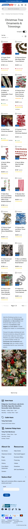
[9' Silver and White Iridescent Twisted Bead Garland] (21, 250)
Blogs (3, 457)
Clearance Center (7, 454)
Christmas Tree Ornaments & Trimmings (14, 13)
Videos (16, 463)
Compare (19, 31)
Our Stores (5, 451)
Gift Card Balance (19, 469)
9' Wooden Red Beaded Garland (20, 195)
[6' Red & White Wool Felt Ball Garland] (21, 153)
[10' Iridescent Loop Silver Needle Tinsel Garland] (21, 280)
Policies (3, 520)
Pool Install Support (19, 454)
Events (3, 460)
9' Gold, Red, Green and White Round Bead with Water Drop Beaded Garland (6, 197)
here (21, 1)
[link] (6, 306)
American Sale (23, 525)
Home (3, 13)
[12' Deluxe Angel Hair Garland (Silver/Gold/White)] (7, 218)
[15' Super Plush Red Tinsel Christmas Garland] (7, 49)
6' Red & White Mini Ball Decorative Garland (5, 165)
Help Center (17, 451)
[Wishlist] (15, 5)
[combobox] (14, 9)
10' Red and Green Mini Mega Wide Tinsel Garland (20, 59)
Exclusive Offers (18, 457)
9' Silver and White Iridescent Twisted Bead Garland (21, 260)
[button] (22, 5)
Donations (17, 466)
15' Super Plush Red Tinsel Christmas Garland (7, 59)
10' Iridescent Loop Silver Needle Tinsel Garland (21, 290)
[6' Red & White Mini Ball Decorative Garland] (7, 153)
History (4, 463)
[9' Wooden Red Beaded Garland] (21, 185)
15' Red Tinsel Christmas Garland (7, 130)
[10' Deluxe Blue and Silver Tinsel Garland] (21, 218)
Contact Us (15, 522)
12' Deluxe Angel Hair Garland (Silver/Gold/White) (7, 230)
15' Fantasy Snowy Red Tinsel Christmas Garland (21, 131)
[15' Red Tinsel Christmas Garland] (7, 120)
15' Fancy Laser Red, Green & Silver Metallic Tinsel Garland (5, 291)
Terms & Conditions (6, 522)
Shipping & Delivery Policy (13, 520)
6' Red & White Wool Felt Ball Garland (19, 164)
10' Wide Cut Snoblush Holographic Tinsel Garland (7, 93)
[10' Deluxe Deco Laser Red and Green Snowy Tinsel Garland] (21, 82)
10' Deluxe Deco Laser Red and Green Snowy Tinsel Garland (20, 93)
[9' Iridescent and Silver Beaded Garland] (7, 250)
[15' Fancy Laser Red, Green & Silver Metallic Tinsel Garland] (7, 280)
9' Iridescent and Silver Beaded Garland (6, 260)
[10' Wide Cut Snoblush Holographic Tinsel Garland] (7, 82)
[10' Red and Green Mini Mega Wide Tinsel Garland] (21, 49)
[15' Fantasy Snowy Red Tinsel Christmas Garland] (21, 120)
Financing (17, 460)
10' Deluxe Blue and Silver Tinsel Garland (20, 229)
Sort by (3, 35)
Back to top (14, 393)
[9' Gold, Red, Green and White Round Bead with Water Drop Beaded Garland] (7, 185)
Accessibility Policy (18, 521)
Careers (4, 471)
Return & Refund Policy (7, 521)
